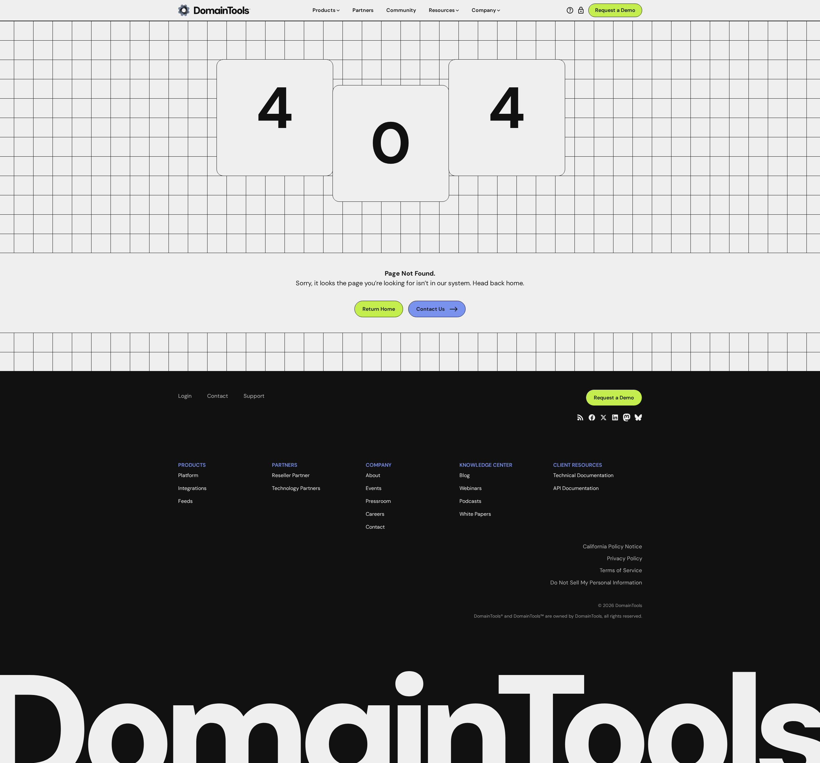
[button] (326, 10)
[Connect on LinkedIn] (615, 417)
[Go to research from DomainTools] (581, 10)
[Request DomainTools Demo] (615, 10)
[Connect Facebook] (592, 417)
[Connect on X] (603, 417)
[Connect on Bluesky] (638, 417)
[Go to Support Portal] (570, 10)
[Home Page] (214, 10)
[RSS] (580, 417)
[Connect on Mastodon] (627, 417)
